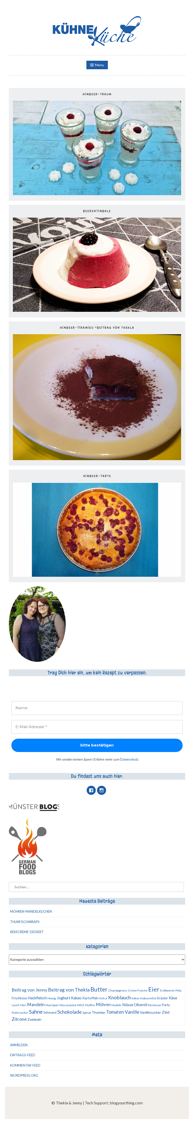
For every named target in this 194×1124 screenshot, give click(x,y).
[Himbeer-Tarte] (97, 575)
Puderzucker (20, 1012)
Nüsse (127, 1004)
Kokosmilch (148, 998)
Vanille (132, 1012)
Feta (178, 990)
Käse (173, 998)
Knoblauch (119, 997)
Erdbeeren (167, 990)
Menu (99, 65)
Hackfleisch (37, 998)
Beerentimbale (97, 211)
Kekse (103, 998)
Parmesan (154, 1005)
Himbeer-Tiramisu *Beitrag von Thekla (97, 328)
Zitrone (19, 1019)
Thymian (98, 1012)
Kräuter (162, 998)
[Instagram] (101, 790)
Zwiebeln (34, 1019)
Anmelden (19, 1045)
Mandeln (36, 1004)
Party (166, 1005)
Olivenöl (140, 1005)
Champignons (117, 990)
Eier (153, 989)
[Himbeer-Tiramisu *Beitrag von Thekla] (97, 458)
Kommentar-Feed (25, 1065)
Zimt (166, 1012)
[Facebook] (91, 790)
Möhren (103, 1004)
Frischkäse (19, 998)
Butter (99, 989)
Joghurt (63, 997)
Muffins (90, 1005)
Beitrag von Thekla (69, 990)
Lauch (15, 1005)
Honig (51, 998)
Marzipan (52, 1005)
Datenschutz (129, 759)
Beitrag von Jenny (29, 990)
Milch (80, 1005)
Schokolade (69, 1012)
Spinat (87, 1012)
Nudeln (116, 1005)
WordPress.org (24, 1075)
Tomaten (115, 1012)
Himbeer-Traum (97, 94)
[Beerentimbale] (97, 310)
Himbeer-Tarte (97, 476)
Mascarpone (67, 1005)
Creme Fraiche (138, 990)
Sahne (36, 1012)
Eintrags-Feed (22, 1055)
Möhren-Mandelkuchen (31, 911)
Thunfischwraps (25, 922)
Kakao (76, 998)
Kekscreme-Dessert (27, 932)
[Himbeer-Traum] (97, 193)
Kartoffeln (90, 998)
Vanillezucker (150, 1012)
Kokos (135, 998)
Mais (23, 1005)
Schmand (50, 1012)
